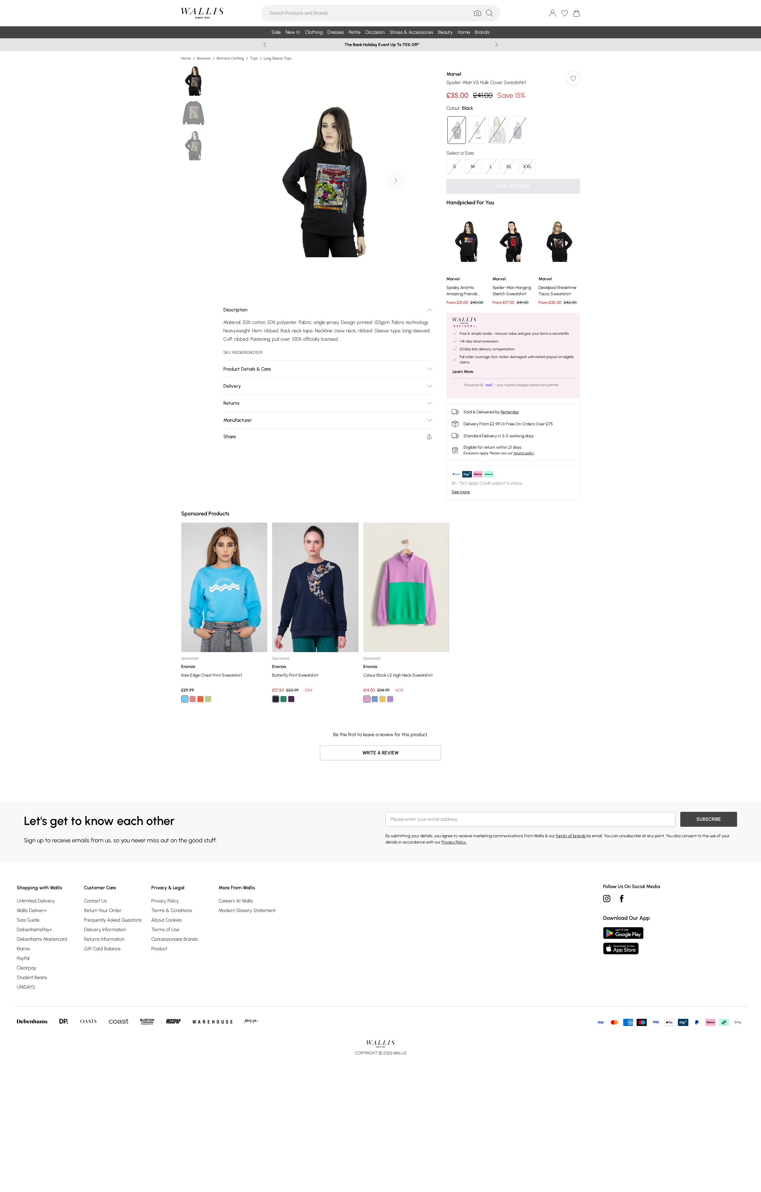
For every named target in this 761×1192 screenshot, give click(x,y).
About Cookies (166, 920)
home (186, 58)
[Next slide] (496, 44)
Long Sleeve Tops (278, 58)
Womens (204, 58)
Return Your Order (103, 910)
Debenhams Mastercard (42, 939)
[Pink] (192, 699)
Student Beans (32, 977)
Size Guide (28, 920)
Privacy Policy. (454, 842)
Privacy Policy (165, 901)
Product (159, 949)
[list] (327, 181)
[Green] (208, 699)
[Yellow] (382, 699)
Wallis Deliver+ (31, 910)
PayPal (23, 958)
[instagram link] (606, 898)
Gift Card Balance (102, 949)
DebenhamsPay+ (34, 929)
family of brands (571, 835)
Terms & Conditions (171, 910)
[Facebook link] (621, 898)
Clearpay (26, 968)
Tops (254, 58)
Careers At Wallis (236, 901)
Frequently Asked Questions (113, 920)
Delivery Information (105, 929)
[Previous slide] (265, 44)
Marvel (453, 74)
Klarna (23, 949)
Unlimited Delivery (36, 901)
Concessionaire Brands (174, 939)
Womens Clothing (230, 58)
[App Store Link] (623, 940)
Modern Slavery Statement (247, 910)
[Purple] (291, 699)
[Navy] (275, 699)
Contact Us (95, 901)
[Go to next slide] (395, 180)
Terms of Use (165, 929)
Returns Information (104, 939)
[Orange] (200, 699)
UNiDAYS (26, 987)
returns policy (523, 453)
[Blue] (185, 699)
